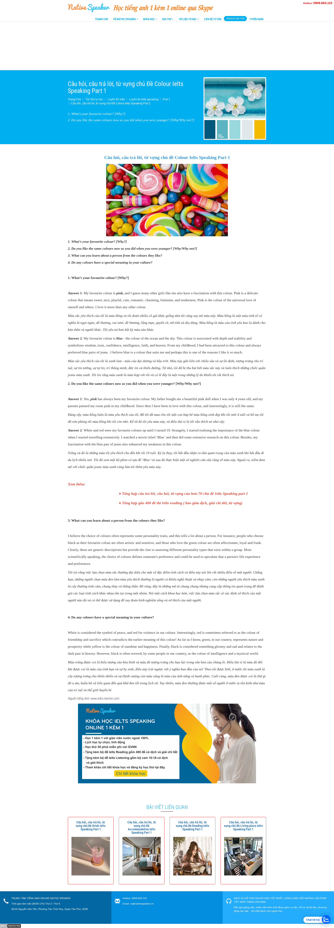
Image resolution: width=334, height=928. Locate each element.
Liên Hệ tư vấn (212, 19)
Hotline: (317, 3)
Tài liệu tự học (94, 99)
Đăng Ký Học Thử (235, 18)
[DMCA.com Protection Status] (10, 925)
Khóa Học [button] (149, 19)
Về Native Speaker (124, 19)
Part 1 (166, 99)
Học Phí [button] (167, 19)
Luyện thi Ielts (116, 99)
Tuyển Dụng (256, 19)
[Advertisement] (104, 45)
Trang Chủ (101, 19)
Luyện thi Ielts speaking (143, 99)
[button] (91, 825)
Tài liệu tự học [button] (188, 19)
